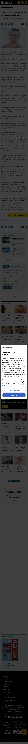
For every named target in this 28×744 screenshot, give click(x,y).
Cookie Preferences (14, 390)
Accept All (14, 395)
